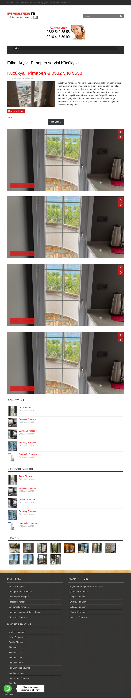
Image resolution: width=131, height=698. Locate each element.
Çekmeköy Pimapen (78, 591)
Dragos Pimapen (77, 596)
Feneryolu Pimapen (28, 454)
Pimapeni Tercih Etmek (19, 668)
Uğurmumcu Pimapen (19, 678)
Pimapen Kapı (15, 657)
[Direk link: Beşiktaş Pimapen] (12, 450)
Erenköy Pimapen (77, 602)
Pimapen (13, 647)
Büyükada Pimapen (18, 617)
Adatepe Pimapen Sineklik (21, 591)
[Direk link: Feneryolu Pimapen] (12, 462)
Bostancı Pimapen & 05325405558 (25, 612)
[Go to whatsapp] (8, 689)
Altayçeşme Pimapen (19, 596)
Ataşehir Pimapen (17, 602)
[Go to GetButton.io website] (8, 695)
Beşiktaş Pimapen (27, 442)
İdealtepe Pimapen (78, 617)
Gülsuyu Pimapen (77, 607)
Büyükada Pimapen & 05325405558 (86, 586)
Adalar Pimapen (16, 586)
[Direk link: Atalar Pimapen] (12, 415)
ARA (10, 117)
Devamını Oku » (15, 111)
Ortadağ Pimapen (17, 637)
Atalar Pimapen (22, 185)
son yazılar (56, 122)
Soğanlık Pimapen (27, 419)
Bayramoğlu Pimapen (19, 607)
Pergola (12, 683)
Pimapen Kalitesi (16, 652)
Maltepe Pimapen (17, 632)
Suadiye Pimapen (17, 673)
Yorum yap (29, 78)
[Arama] (121, 16)
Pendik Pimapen (16, 642)
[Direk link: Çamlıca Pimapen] (12, 438)
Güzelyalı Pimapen (78, 612)
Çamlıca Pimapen (27, 431)
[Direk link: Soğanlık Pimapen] (12, 427)
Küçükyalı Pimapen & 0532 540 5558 (44, 73)
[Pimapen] (22, 18)
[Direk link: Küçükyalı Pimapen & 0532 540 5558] (31, 106)
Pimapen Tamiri (16, 663)
